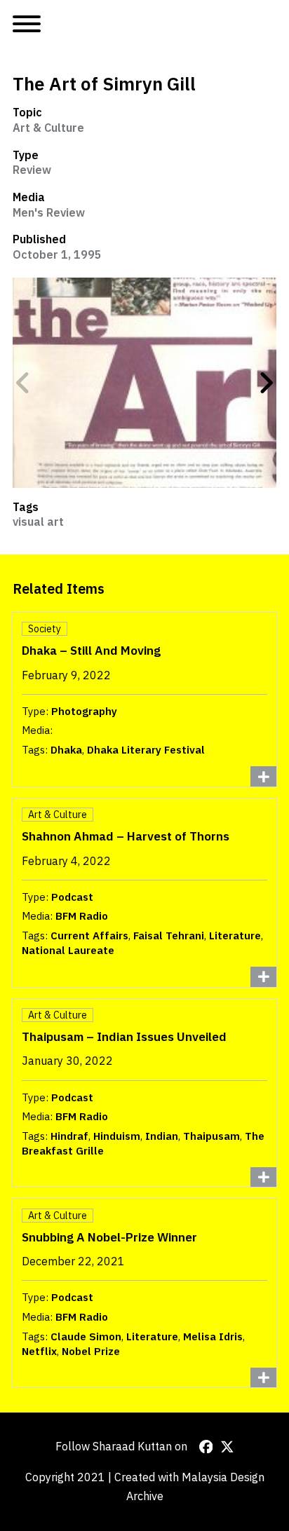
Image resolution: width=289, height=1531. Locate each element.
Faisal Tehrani (168, 935)
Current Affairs (89, 935)
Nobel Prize (91, 1351)
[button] (23, 382)
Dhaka (66, 749)
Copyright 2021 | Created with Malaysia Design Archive (144, 1486)
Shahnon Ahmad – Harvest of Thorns (125, 836)
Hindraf (69, 1136)
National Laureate (68, 950)
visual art (38, 522)
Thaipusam (211, 1136)
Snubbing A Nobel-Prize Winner (109, 1237)
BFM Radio (81, 916)
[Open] (27, 24)
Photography (84, 711)
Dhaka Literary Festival (146, 749)
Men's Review (49, 212)
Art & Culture (48, 128)
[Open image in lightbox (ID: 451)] (144, 383)
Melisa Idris (213, 1336)
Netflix (39, 1351)
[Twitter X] (227, 1447)
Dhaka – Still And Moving (91, 650)
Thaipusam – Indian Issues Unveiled (124, 1036)
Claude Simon (86, 1336)
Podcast (72, 897)
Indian (161, 1136)
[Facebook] (206, 1447)
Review (32, 170)
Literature (235, 935)
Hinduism (116, 1136)
